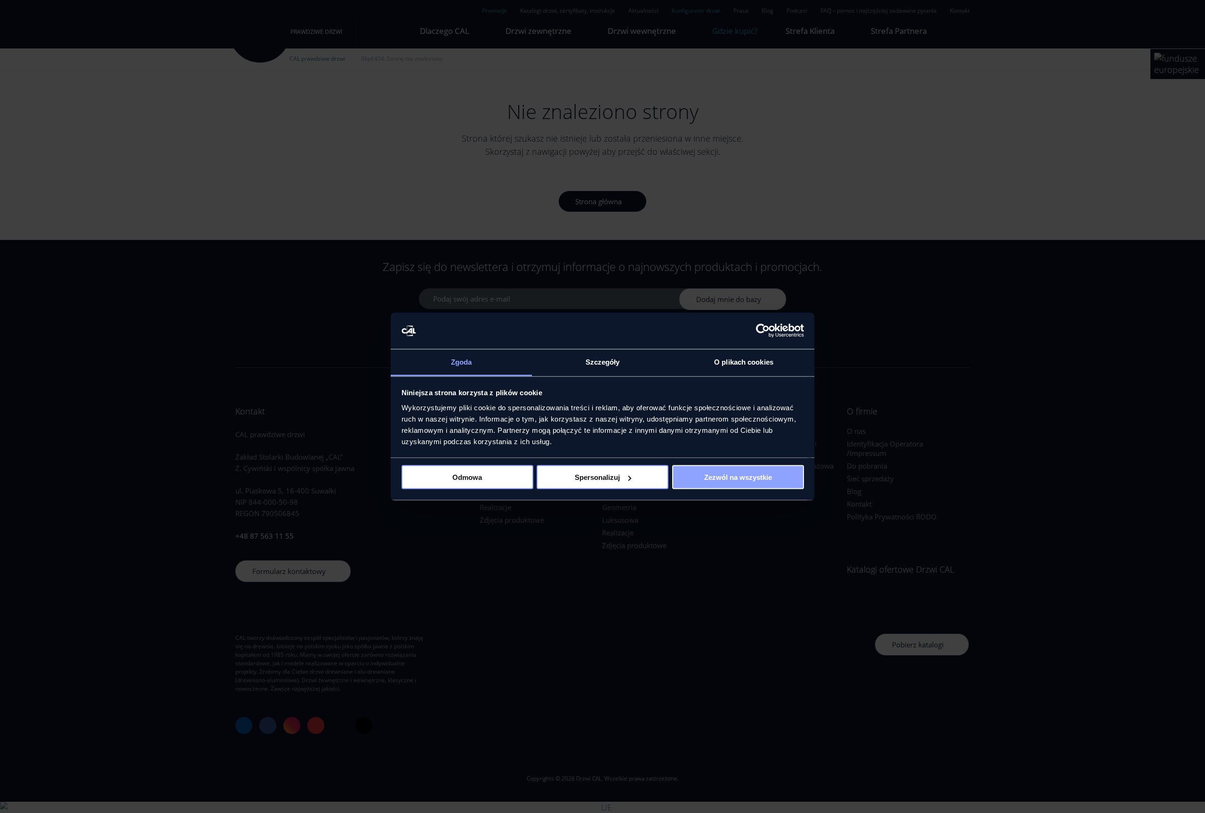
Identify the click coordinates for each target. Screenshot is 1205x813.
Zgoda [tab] (461, 362)
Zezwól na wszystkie (738, 477)
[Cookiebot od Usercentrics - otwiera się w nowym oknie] (763, 331)
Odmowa (467, 477)
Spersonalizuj (597, 477)
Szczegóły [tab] (603, 362)
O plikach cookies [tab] (743, 362)
